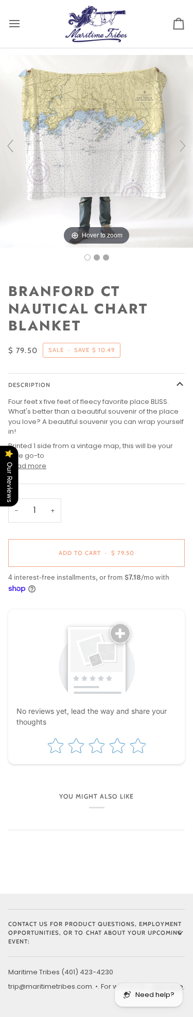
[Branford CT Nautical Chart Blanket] (87, 257)
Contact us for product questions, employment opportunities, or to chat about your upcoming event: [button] (95, 932)
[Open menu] (23, 24)
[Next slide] (182, 146)
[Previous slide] (10, 146)
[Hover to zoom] (96, 151)
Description (29, 385)
